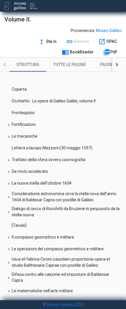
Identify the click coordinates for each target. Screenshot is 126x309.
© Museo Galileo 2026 (63, 304)
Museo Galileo (109, 30)
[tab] (27, 65)
